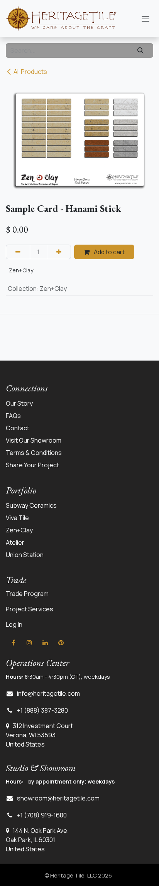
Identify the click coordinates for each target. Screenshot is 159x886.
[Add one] (59, 252)
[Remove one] (18, 252)
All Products (30, 71)
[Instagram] (29, 642)
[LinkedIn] (45, 642)
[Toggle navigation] (145, 18)
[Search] (140, 50)
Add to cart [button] (109, 252)
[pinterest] (61, 642)
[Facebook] (13, 642)
